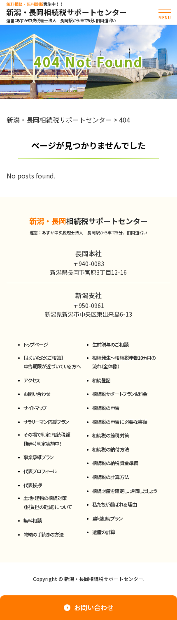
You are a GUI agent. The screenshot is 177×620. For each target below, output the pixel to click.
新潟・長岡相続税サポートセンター (66, 12)
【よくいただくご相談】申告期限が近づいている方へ (52, 362)
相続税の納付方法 (110, 449)
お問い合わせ (36, 393)
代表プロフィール (40, 470)
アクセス (31, 380)
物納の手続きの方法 (43, 534)
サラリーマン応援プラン (46, 421)
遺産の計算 (103, 531)
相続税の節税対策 (110, 435)
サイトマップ (35, 407)
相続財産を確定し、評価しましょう (124, 490)
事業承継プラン (38, 456)
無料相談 (32, 520)
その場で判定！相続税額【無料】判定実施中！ (46, 439)
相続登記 (101, 380)
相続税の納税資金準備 (114, 462)
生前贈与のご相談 (110, 344)
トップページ (35, 344)
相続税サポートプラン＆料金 (119, 393)
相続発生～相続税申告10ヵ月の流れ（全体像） (124, 362)
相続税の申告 (105, 407)
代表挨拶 (32, 484)
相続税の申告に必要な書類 (119, 421)
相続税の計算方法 (110, 476)
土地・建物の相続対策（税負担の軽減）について (47, 502)
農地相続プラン (107, 518)
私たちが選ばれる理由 (114, 504)
